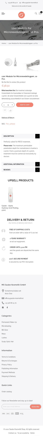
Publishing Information (10, 368)
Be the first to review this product (13, 82)
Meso (4, 334)
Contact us (12, 433)
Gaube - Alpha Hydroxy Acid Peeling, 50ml (10, 208)
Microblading (6, 326)
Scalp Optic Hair (8, 341)
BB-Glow (5, 330)
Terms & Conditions (9, 357)
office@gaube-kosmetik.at (30, 2)
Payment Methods (8, 372)
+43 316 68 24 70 (13, 2)
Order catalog (7, 391)
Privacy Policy (7, 365)
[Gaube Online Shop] (21, 15)
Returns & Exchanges (9, 361)
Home (4, 43)
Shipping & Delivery (9, 376)
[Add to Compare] (10, 110)
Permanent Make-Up (9, 322)
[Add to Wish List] (5, 110)
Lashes (4, 338)
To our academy (23, 433)
